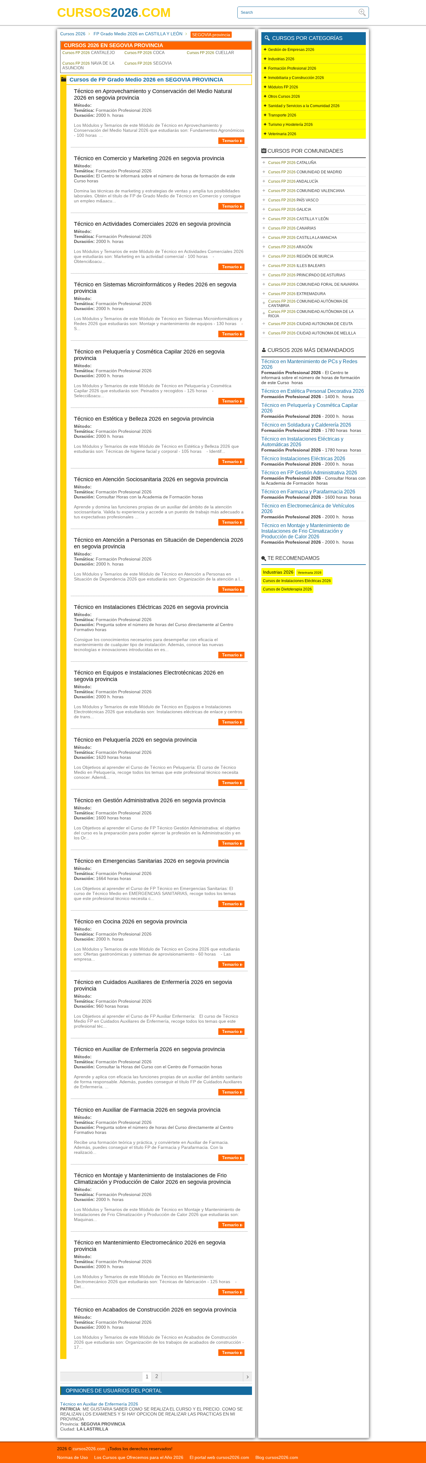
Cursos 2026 (72, 33)
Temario (230, 140)
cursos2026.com (89, 1448)
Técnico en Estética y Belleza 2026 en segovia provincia (144, 419)
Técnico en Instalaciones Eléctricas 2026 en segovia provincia (151, 607)
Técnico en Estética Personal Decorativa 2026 (312, 391)
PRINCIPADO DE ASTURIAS (306, 275)
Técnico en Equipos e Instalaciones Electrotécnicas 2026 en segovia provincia (149, 676)
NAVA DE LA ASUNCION (88, 65)
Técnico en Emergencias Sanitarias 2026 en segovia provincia (151, 861)
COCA (144, 52)
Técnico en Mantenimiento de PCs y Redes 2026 (309, 364)
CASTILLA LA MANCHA (302, 237)
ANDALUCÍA (293, 181)
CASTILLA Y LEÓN (298, 219)
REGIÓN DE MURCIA (300, 256)
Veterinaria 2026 (282, 134)
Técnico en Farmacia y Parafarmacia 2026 (308, 491)
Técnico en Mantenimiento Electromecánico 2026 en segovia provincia (149, 1245)
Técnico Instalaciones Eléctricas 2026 (303, 458)
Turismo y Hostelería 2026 (290, 124)
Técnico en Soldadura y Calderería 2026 (306, 425)
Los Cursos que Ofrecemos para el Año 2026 (138, 1457)
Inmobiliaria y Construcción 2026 (296, 78)
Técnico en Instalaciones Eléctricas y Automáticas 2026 (302, 441)
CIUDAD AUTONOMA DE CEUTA (310, 324)
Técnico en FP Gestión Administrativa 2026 (309, 472)
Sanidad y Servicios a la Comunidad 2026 (304, 106)
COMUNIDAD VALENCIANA (306, 191)
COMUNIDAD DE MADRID (305, 172)
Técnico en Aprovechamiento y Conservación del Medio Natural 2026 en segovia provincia (153, 94)
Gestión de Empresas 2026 (291, 49)
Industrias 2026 (281, 59)
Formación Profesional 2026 (292, 68)
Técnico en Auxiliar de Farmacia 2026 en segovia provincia (147, 1110)
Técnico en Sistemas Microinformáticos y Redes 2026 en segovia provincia (155, 287)
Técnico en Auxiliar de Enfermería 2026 (99, 1403)
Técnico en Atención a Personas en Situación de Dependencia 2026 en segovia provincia (158, 543)
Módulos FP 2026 (283, 87)
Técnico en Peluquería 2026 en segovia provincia (135, 740)
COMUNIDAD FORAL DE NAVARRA (313, 284)
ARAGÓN (290, 247)
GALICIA (289, 209)
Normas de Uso (72, 1457)
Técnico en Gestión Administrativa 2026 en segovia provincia (149, 800)
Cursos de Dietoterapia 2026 (287, 589)
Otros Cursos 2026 (284, 96)
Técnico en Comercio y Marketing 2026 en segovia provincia (149, 158)
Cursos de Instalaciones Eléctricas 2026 (297, 581)
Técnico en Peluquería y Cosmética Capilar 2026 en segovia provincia (149, 354)
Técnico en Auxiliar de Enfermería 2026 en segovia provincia (149, 1049)
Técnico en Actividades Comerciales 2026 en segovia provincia (152, 224)
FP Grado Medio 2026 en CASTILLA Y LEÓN (138, 33)
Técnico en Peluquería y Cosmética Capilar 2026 (309, 408)
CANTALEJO (88, 52)
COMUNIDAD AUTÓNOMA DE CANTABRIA (308, 303)
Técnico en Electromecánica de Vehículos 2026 (307, 508)
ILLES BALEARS (296, 266)
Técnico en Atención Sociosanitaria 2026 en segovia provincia (151, 479)
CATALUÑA (292, 163)
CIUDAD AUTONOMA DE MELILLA (312, 333)
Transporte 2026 (282, 115)
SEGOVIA (148, 63)
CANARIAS (292, 228)
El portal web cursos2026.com (219, 1457)
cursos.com (114, 12)
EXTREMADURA (297, 294)
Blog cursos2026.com (276, 1457)
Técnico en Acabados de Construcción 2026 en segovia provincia (155, 1310)
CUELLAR (210, 52)
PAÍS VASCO (293, 200)
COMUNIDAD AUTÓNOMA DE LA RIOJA (311, 313)
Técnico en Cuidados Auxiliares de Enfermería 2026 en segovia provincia (153, 985)
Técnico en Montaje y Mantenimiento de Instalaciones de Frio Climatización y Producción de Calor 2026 (305, 531)
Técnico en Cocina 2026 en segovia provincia (130, 921)
